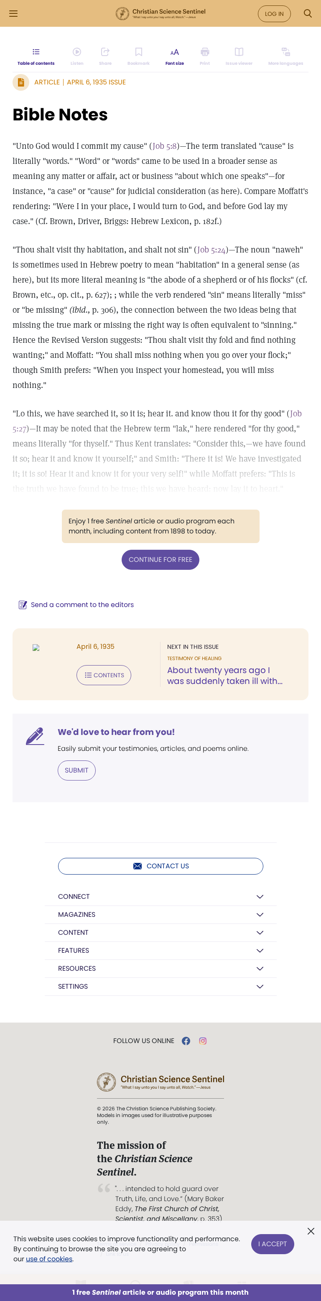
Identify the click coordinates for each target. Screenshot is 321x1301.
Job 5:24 (211, 249)
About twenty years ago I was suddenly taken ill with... (225, 675)
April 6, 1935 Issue (96, 82)
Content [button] (73, 932)
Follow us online (143, 1041)
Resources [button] (77, 968)
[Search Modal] (308, 13)
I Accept (272, 1244)
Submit (77, 770)
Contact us (168, 866)
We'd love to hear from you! (116, 732)
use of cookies (49, 1259)
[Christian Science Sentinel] (160, 13)
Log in (274, 14)
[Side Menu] (13, 13)
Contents (109, 675)
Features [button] (73, 950)
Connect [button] (74, 896)
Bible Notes (60, 114)
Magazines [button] (76, 914)
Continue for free (160, 559)
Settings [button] (73, 986)
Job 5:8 (165, 145)
